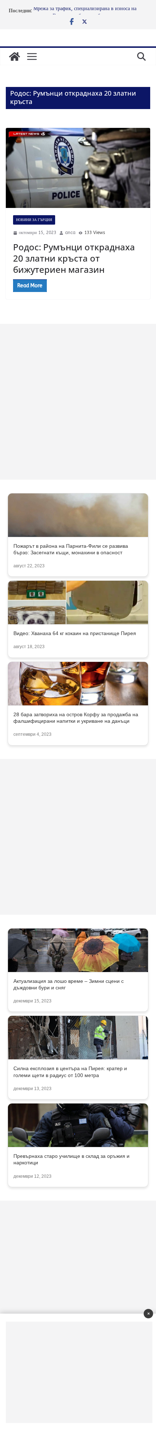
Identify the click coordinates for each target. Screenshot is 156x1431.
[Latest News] (14, 56)
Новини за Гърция (34, 220)
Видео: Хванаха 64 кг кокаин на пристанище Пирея (74, 633)
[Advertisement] (78, 402)
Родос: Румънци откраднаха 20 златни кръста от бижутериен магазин (74, 258)
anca (70, 232)
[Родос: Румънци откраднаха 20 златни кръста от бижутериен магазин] (78, 168)
